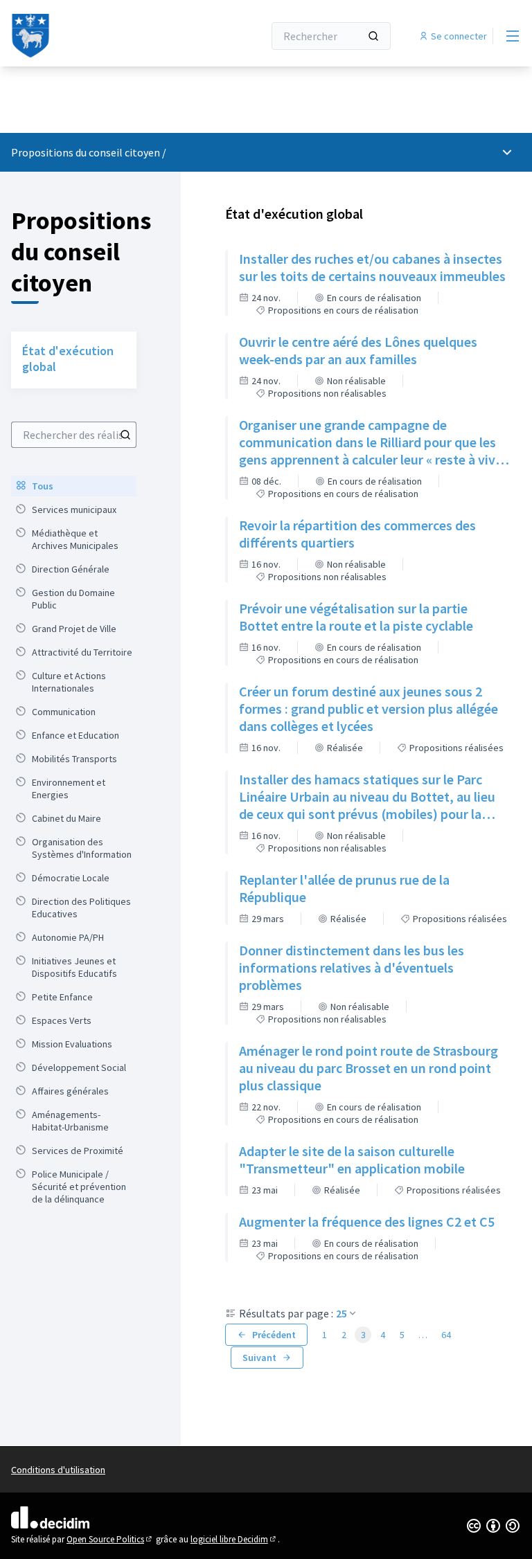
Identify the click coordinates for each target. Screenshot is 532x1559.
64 (446, 1334)
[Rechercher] (373, 36)
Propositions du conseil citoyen (85, 152)
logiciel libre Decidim (234, 1539)
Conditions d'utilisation (58, 1469)
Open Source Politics (110, 1539)
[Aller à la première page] (103, 36)
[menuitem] (73, 486)
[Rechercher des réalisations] (125, 434)
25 (341, 1313)
